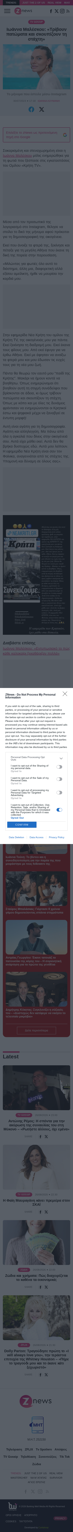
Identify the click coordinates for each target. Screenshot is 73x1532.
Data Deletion (16, 837)
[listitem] (36, 758)
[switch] (59, 767)
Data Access (36, 837)
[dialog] (36, 766)
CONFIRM (22, 824)
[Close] (66, 695)
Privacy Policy (56, 837)
